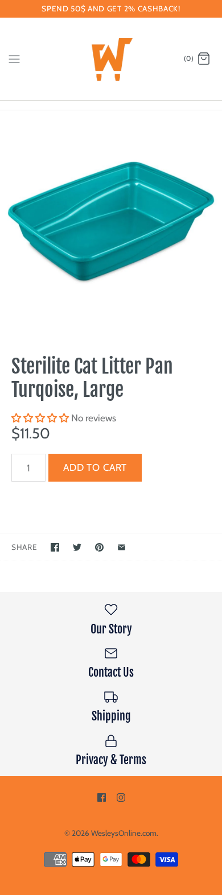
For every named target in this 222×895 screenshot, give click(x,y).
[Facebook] (101, 797)
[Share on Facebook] (55, 547)
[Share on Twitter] (77, 547)
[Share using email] (121, 547)
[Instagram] (121, 797)
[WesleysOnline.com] (111, 58)
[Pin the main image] (99, 547)
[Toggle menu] (14, 58)
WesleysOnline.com (124, 833)
